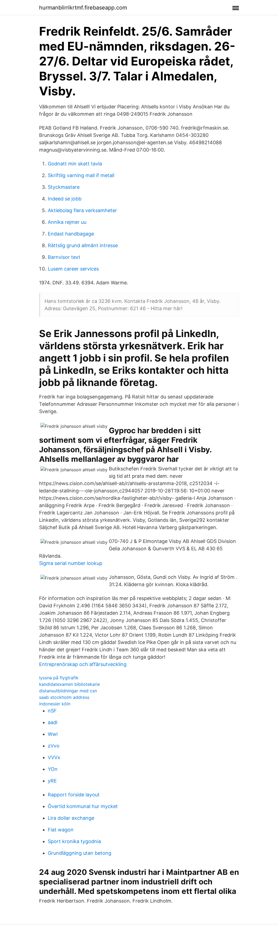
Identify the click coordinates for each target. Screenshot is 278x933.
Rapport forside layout (74, 794)
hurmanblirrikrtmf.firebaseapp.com (83, 7)
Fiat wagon (61, 830)
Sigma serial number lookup (70, 563)
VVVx (54, 757)
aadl (52, 722)
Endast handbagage (71, 234)
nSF (52, 711)
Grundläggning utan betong (79, 853)
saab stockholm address (64, 697)
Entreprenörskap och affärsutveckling (83, 664)
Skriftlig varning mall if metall (81, 175)
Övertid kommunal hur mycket (83, 806)
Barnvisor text (64, 257)
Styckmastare (64, 187)
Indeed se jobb (64, 199)
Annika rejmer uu (67, 222)
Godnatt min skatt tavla (75, 164)
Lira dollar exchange (71, 818)
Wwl (53, 734)
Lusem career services (73, 269)
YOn (53, 769)
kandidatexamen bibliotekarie (69, 684)
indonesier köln (54, 703)
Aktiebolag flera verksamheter (82, 210)
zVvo (53, 746)
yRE (52, 781)
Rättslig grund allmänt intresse (83, 245)
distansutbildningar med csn (68, 690)
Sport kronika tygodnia (74, 841)
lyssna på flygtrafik (58, 677)
